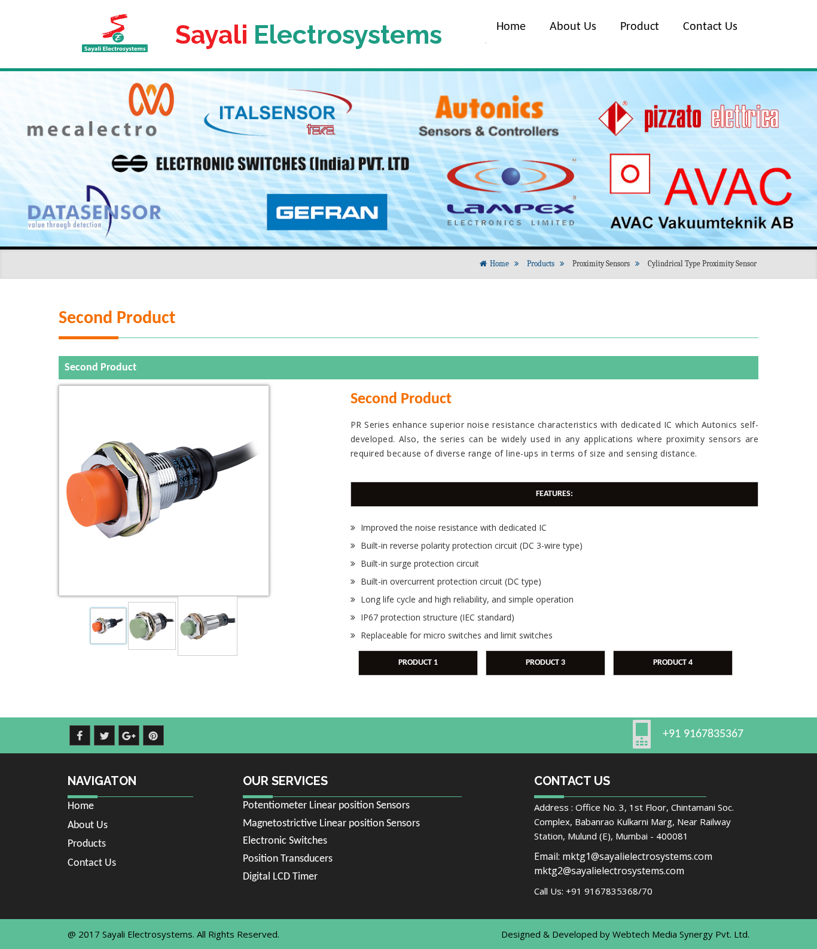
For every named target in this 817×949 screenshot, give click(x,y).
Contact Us (710, 27)
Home (511, 27)
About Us (573, 27)
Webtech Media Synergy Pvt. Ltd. (680, 934)
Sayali (308, 35)
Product (639, 27)
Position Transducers (288, 859)
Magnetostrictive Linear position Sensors (331, 823)
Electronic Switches (285, 841)
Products (540, 263)
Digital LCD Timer (280, 877)
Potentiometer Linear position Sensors (326, 805)
